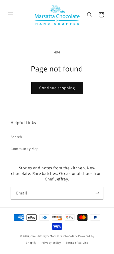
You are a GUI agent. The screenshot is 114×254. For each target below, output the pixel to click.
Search (16, 136)
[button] (10, 15)
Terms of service (77, 242)
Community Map (25, 148)
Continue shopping (57, 87)
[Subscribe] (97, 193)
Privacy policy (51, 242)
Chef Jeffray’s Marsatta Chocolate (54, 236)
